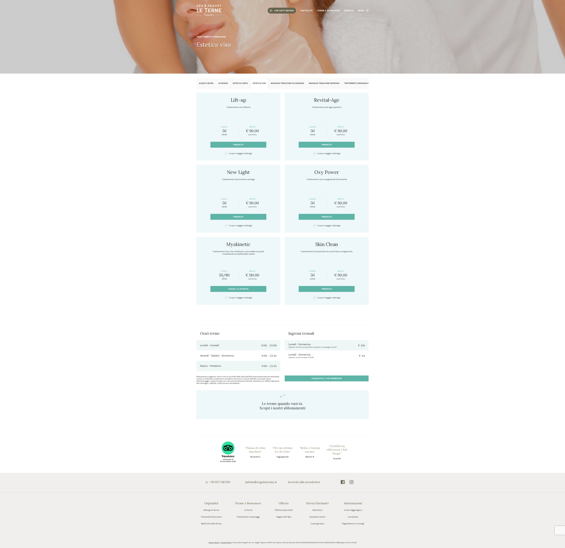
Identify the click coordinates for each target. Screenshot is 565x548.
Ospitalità (306, 10)
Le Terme (248, 510)
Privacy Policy (214, 543)
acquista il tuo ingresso (326, 378)
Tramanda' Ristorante (211, 517)
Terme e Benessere (328, 10)
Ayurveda (223, 83)
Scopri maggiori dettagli (240, 153)
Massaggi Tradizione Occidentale (287, 83)
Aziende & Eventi (317, 517)
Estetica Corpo (240, 83)
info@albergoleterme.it (261, 482)
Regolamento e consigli (353, 523)
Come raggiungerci (353, 510)
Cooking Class (317, 523)
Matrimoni (317, 510)
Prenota (238, 144)
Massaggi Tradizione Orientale (324, 83)
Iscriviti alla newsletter (304, 482)
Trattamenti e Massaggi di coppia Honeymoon (366, 83)
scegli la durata (238, 288)
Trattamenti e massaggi (248, 517)
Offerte (349, 10)
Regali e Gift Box (283, 517)
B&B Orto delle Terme (211, 523)
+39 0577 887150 (284, 10)
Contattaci (353, 517)
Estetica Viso (259, 83)
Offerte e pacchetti (284, 510)
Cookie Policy (226, 543)
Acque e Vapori (206, 83)
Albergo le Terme (211, 510)
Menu (361, 10)
